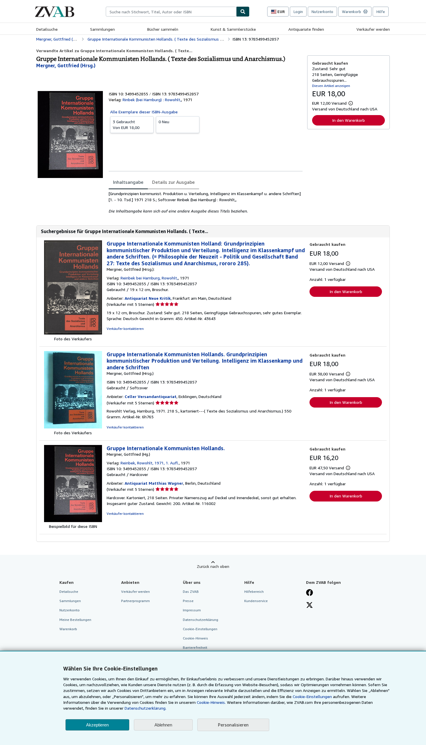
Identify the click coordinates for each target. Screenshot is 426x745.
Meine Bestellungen (75, 619)
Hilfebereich (254, 591)
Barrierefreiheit (195, 647)
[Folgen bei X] (309, 605)
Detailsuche (47, 29)
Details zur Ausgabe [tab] (173, 182)
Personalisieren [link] (233, 724)
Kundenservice (256, 601)
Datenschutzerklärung (200, 619)
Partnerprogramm (135, 601)
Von (126, 124)
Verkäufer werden (373, 29)
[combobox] (171, 12)
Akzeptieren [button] (97, 724)
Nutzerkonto (322, 11)
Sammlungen (102, 29)
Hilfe (380, 11)
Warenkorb (68, 629)
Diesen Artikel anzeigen (331, 85)
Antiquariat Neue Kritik (148, 298)
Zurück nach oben (213, 566)
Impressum (192, 610)
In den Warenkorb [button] (348, 120)
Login (298, 11)
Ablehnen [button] (163, 724)
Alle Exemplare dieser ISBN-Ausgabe (144, 111)
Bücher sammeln (162, 29)
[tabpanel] (206, 202)
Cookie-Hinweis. (211, 702)
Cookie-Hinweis (195, 638)
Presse (188, 601)
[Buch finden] (242, 12)
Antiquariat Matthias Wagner (154, 483)
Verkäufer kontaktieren (125, 328)
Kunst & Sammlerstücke (233, 29)
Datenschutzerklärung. (145, 708)
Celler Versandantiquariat (150, 396)
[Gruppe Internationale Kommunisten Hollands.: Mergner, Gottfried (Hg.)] (73, 520)
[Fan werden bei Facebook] (309, 593)
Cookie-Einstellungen (312, 696)
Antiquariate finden (306, 29)
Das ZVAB (191, 591)
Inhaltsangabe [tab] (128, 182)
